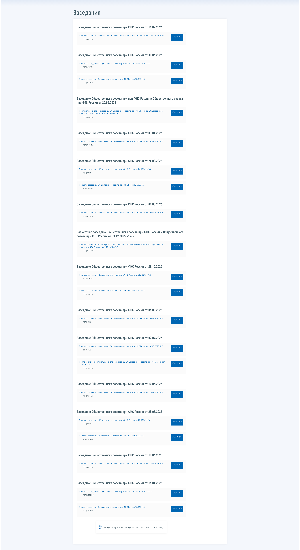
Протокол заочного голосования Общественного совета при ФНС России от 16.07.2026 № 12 (121, 35)
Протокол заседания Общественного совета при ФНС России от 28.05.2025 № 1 (115, 420)
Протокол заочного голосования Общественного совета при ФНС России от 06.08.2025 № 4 (121, 318)
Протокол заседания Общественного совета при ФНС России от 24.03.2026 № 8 (115, 169)
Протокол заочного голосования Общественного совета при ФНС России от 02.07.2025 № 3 (121, 346)
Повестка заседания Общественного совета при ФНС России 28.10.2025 (112, 290)
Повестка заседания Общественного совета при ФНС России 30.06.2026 (112, 79)
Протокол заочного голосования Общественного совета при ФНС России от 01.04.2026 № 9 (121, 141)
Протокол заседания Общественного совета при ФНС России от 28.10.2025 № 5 (115, 275)
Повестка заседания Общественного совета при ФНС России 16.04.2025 (112, 507)
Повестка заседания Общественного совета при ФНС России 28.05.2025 (112, 435)
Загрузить (177, 36)
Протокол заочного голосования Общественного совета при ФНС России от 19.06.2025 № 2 (121, 392)
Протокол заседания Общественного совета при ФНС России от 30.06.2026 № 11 (115, 63)
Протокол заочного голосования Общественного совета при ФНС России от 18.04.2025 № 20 (121, 463)
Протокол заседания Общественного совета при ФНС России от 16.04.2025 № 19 (115, 491)
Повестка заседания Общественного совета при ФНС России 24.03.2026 (112, 185)
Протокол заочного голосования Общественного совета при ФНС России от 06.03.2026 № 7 (121, 212)
